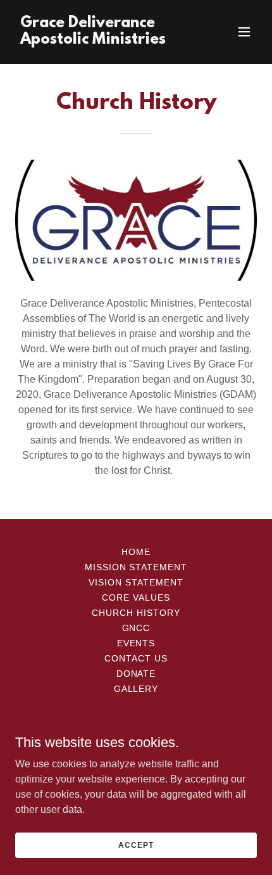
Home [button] (136, 552)
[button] (244, 31)
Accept (135, 844)
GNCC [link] (136, 628)
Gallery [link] (136, 689)
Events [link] (136, 643)
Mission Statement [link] (136, 567)
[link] (99, 40)
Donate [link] (136, 673)
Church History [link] (136, 613)
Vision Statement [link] (136, 582)
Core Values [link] (136, 597)
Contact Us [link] (136, 658)
